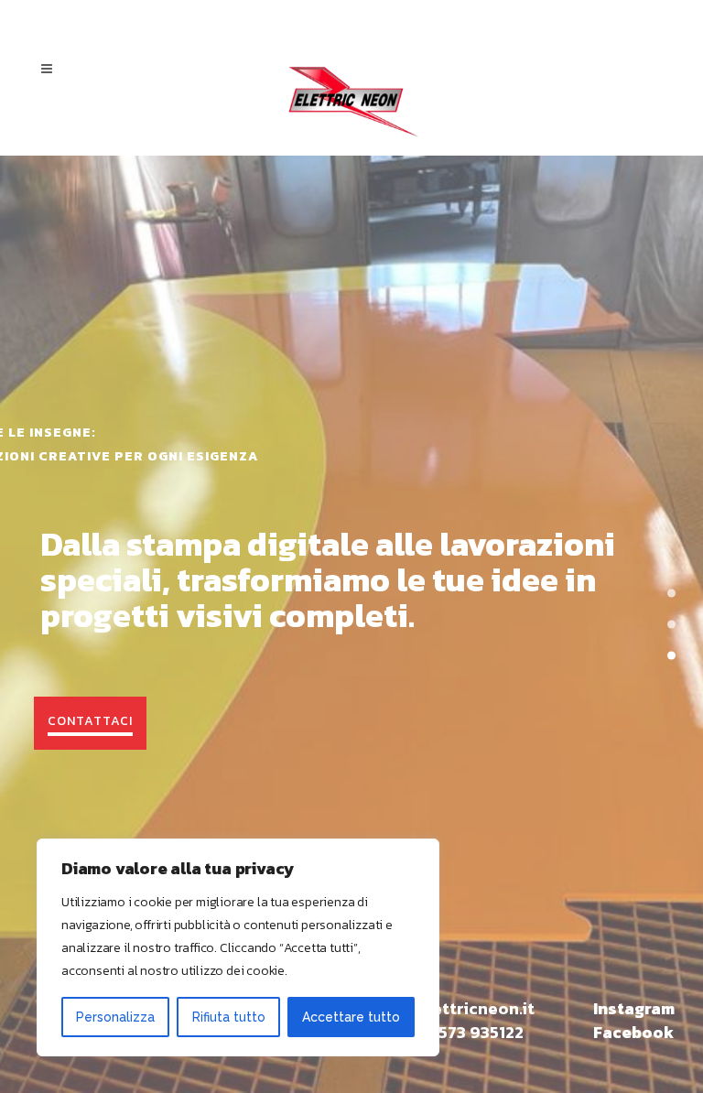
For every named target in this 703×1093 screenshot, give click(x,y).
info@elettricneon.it (453, 1008)
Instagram (634, 1008)
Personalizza (115, 1017)
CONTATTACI (90, 720)
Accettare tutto (351, 1017)
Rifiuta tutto (228, 1017)
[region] (238, 947)
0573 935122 (475, 1032)
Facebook (633, 1032)
